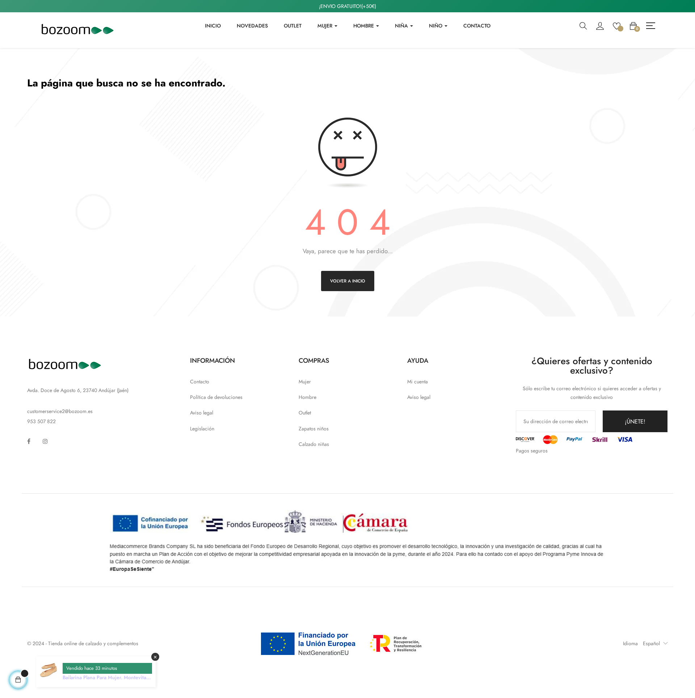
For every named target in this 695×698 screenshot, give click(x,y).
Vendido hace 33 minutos (91, 668)
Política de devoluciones (216, 397)
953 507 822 (41, 421)
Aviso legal (201, 412)
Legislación (202, 428)
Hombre (307, 397)
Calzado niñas (314, 444)
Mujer (305, 381)
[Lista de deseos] (616, 25)
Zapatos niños (314, 428)
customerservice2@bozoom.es (60, 411)
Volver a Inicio (347, 281)
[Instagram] (45, 441)
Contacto (199, 381)
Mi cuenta (417, 381)
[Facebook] (28, 441)
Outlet (305, 412)
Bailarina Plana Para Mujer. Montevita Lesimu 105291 (104, 677)
